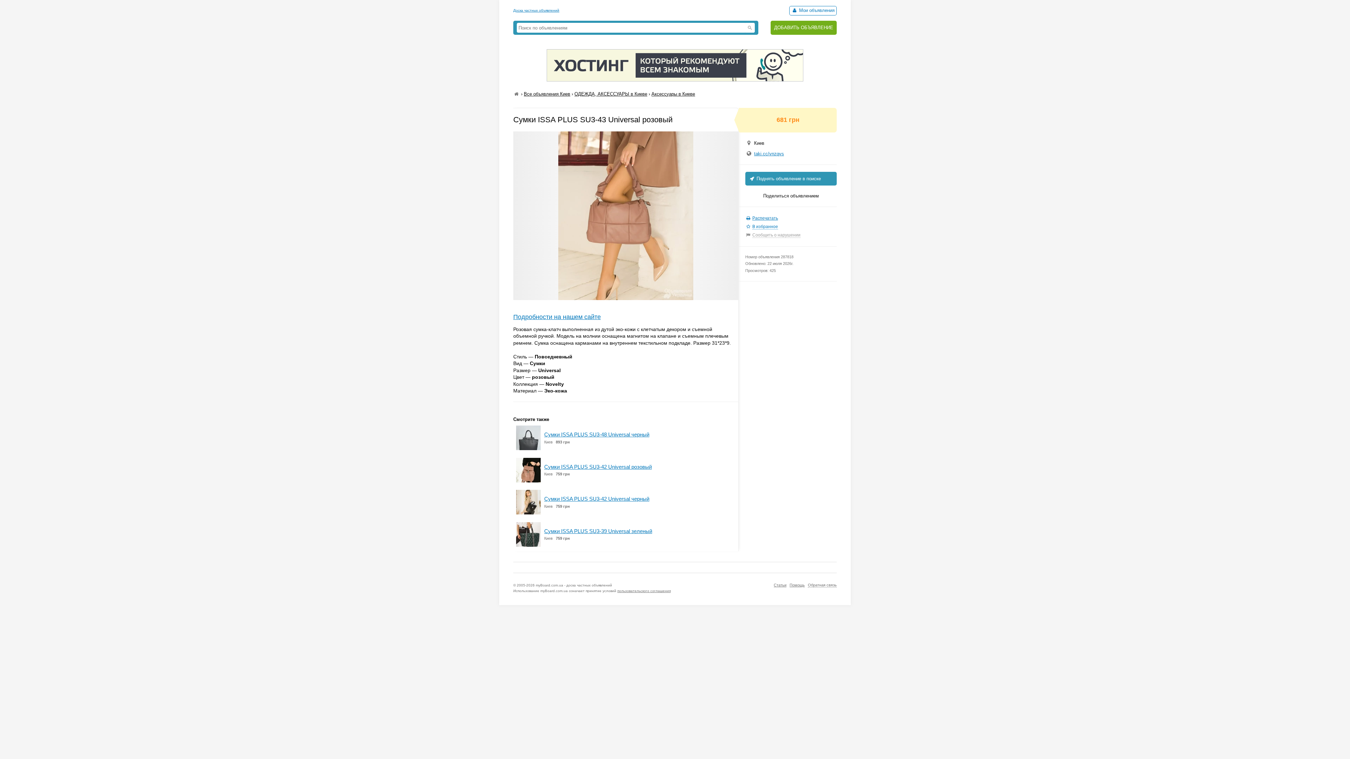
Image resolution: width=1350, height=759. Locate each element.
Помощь (797, 585)
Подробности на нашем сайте (557, 316)
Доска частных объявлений (536, 10)
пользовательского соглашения (644, 591)
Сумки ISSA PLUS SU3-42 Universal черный (596, 499)
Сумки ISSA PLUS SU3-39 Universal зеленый (598, 531)
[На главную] (516, 94)
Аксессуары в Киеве (673, 94)
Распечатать (765, 218)
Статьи (780, 585)
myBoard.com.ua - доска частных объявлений (574, 585)
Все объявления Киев (547, 94)
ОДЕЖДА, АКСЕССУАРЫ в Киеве (610, 94)
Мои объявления (816, 10)
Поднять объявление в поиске (788, 178)
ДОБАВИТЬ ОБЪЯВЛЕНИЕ (803, 27)
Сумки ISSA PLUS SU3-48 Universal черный (596, 434)
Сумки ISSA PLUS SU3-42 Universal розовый (598, 467)
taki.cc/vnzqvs (769, 153)
